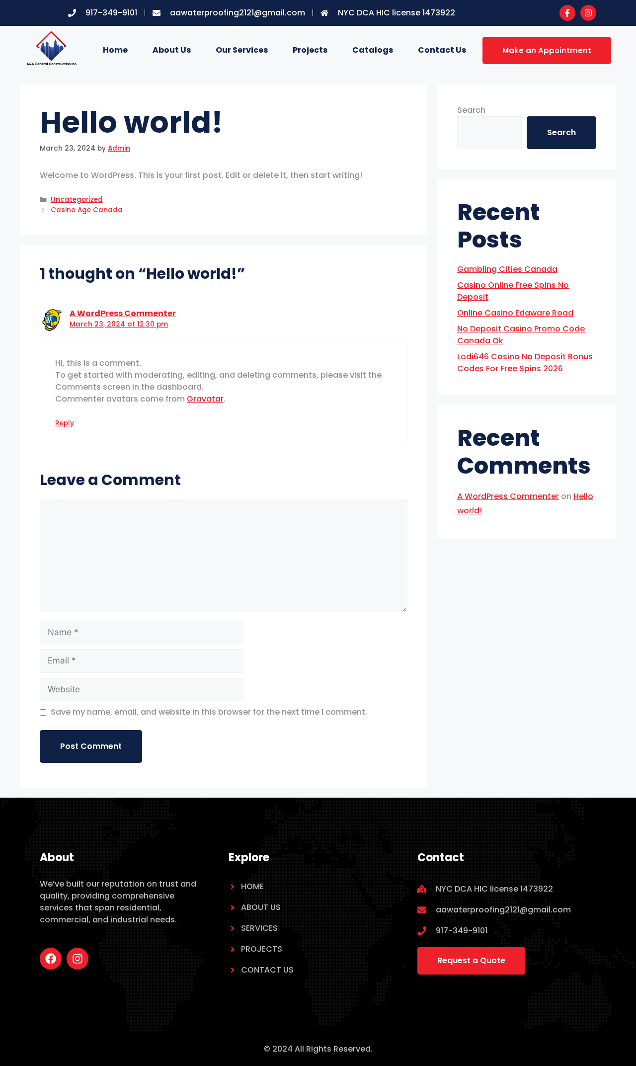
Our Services (242, 50)
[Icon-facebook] (567, 13)
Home (115, 50)
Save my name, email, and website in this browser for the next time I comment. (209, 712)
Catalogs (372, 50)
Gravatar (205, 399)
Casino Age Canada (87, 210)
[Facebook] (51, 959)
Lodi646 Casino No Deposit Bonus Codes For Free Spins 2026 (525, 362)
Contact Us (442, 50)
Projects (310, 50)
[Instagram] (588, 13)
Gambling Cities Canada (507, 269)
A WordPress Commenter (123, 313)
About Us (172, 50)
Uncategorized (77, 199)
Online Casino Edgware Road (515, 313)
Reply (64, 423)
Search (471, 110)
